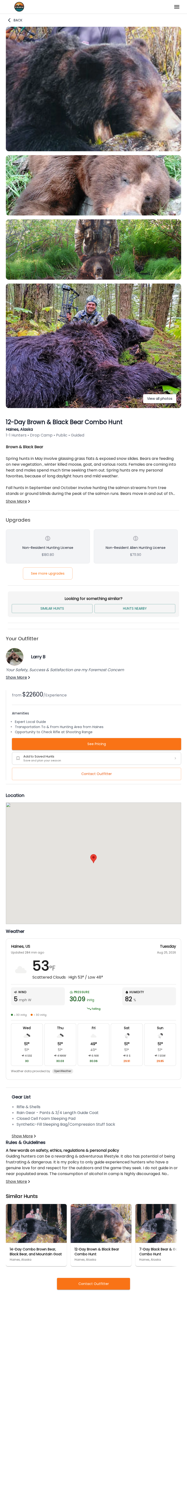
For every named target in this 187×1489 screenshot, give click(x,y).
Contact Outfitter (96, 773)
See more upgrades (48, 573)
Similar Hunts (52, 608)
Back (18, 20)
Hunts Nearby (135, 608)
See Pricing (96, 743)
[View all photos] (93, 407)
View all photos (159, 398)
